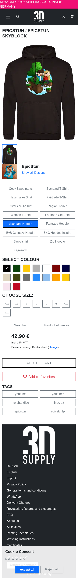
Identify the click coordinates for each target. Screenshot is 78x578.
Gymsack (20, 250)
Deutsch (12, 466)
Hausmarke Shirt (20, 197)
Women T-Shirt (21, 214)
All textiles (14, 527)
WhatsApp (14, 496)
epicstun (20, 411)
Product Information (57, 325)
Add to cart (39, 363)
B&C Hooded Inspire (57, 232)
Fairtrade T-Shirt (57, 197)
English (12, 472)
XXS (7, 304)
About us (13, 520)
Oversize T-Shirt (20, 206)
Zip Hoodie (57, 241)
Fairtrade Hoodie (57, 223)
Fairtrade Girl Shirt (57, 214)
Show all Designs (33, 172)
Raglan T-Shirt (57, 206)
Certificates (14, 545)
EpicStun (13, 30)
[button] (72, 16)
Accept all (27, 569)
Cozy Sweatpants (21, 188)
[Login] (63, 16)
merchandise (20, 402)
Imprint (11, 478)
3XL (7, 313)
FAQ (10, 514)
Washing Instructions (21, 539)
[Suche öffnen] (18, 16)
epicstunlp (58, 411)
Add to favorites (41, 377)
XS (16, 304)
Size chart (20, 325)
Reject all (51, 569)
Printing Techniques (20, 533)
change (53, 347)
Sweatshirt (21, 241)
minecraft (58, 402)
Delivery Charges (18, 502)
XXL (66, 304)
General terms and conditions (26, 490)
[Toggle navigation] (8, 16)
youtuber (58, 394)
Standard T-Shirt (57, 188)
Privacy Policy (16, 484)
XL (56, 304)
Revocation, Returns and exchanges (31, 508)
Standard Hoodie (20, 223)
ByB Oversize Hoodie (20, 232)
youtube (20, 394)
